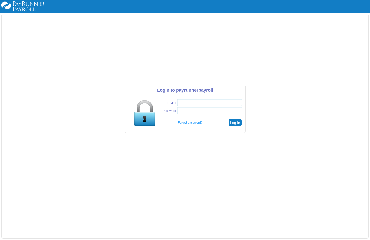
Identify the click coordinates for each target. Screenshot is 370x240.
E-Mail (171, 103)
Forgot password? (190, 122)
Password (169, 111)
